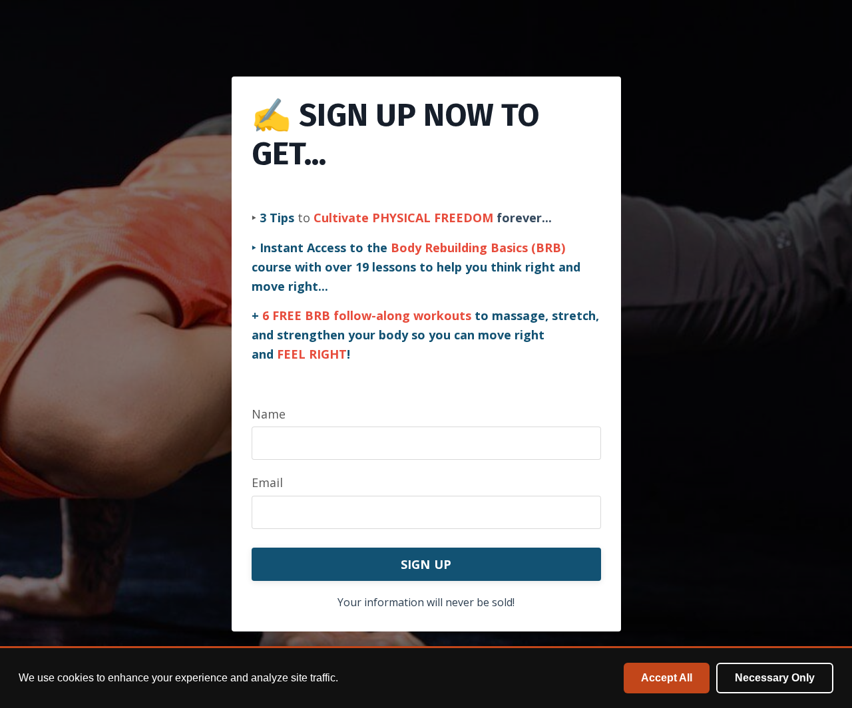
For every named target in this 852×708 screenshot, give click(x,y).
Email (267, 482)
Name (269, 414)
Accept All (666, 677)
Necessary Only (775, 677)
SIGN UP (426, 564)
